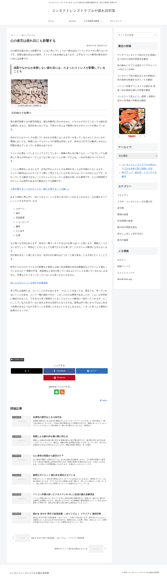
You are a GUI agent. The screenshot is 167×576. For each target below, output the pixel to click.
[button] (155, 35)
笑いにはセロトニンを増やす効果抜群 (29, 283)
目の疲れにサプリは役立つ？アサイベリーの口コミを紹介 (137, 67)
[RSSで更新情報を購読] (62, 391)
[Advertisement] (59, 334)
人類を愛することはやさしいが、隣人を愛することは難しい (40, 189)
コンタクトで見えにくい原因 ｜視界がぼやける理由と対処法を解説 (136, 98)
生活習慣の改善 (18, 359)
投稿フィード (123, 266)
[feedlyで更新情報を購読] (56, 391)
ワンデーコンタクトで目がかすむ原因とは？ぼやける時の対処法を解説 (137, 57)
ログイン (121, 260)
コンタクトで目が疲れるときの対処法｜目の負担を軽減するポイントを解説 (137, 78)
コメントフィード (126, 273)
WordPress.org (124, 279)
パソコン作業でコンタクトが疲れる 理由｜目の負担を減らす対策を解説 (136, 88)
